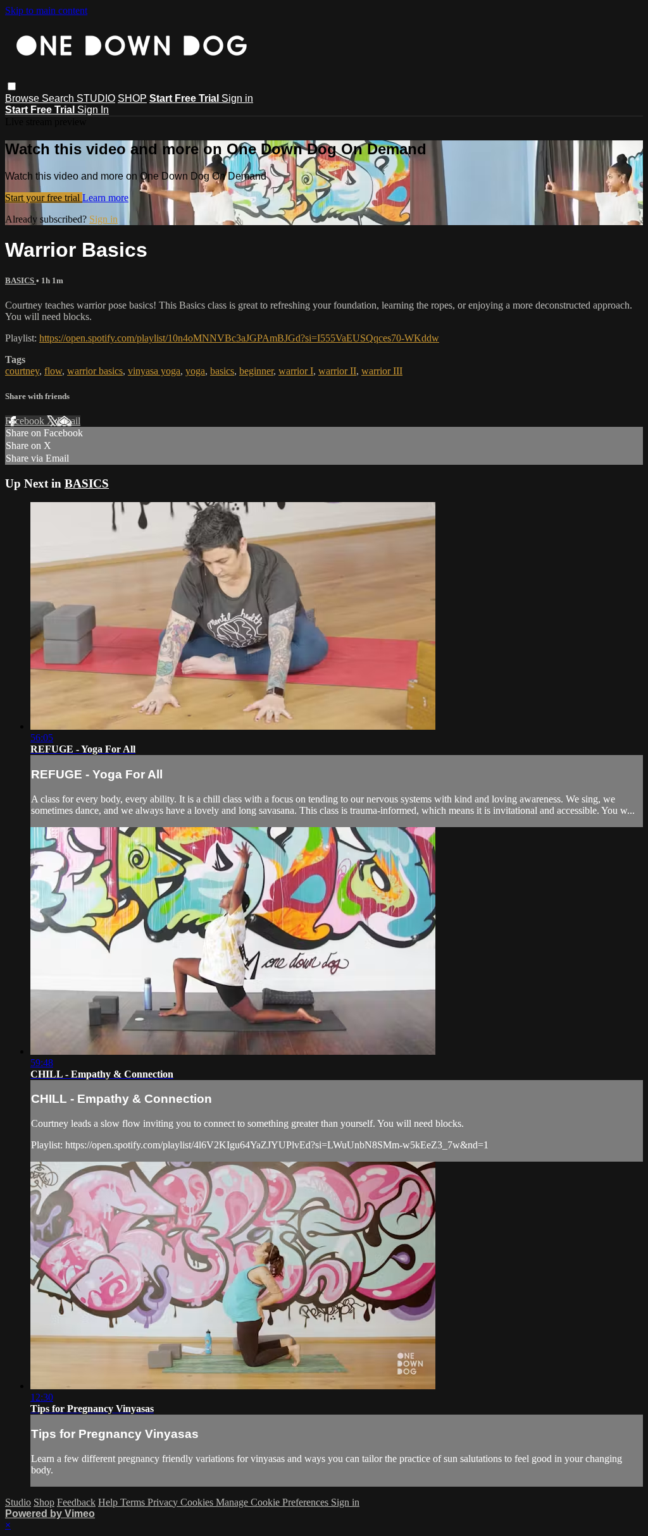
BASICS (20, 280)
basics (222, 371)
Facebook (26, 420)
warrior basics (95, 371)
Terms (133, 1502)
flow (53, 371)
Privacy (163, 1502)
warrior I (295, 371)
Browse (23, 98)
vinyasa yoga (154, 371)
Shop (44, 1502)
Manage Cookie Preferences (273, 1502)
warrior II (337, 371)
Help (109, 1502)
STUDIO (96, 98)
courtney (22, 371)
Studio (18, 1502)
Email (68, 420)
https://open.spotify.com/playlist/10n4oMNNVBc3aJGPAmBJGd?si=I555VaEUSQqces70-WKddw (239, 338)
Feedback (76, 1502)
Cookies (198, 1502)
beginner (256, 371)
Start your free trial (43, 197)
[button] (12, 86)
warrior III (381, 371)
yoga (195, 371)
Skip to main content (46, 10)
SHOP (132, 98)
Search (59, 98)
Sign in (237, 98)
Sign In (93, 109)
